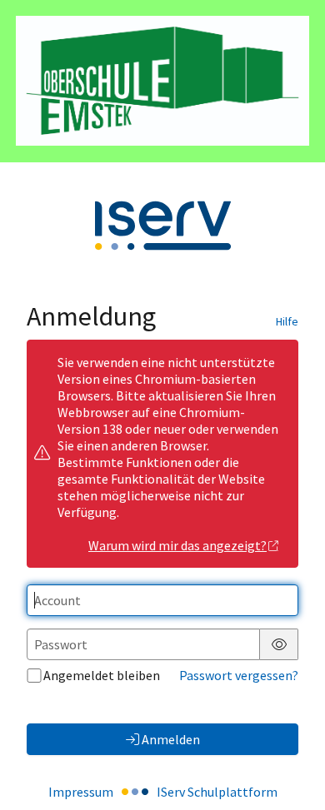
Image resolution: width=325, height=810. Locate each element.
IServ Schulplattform (217, 791)
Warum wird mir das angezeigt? (177, 545)
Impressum (80, 791)
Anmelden (171, 739)
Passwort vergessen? (238, 675)
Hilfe (287, 321)
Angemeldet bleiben (101, 675)
